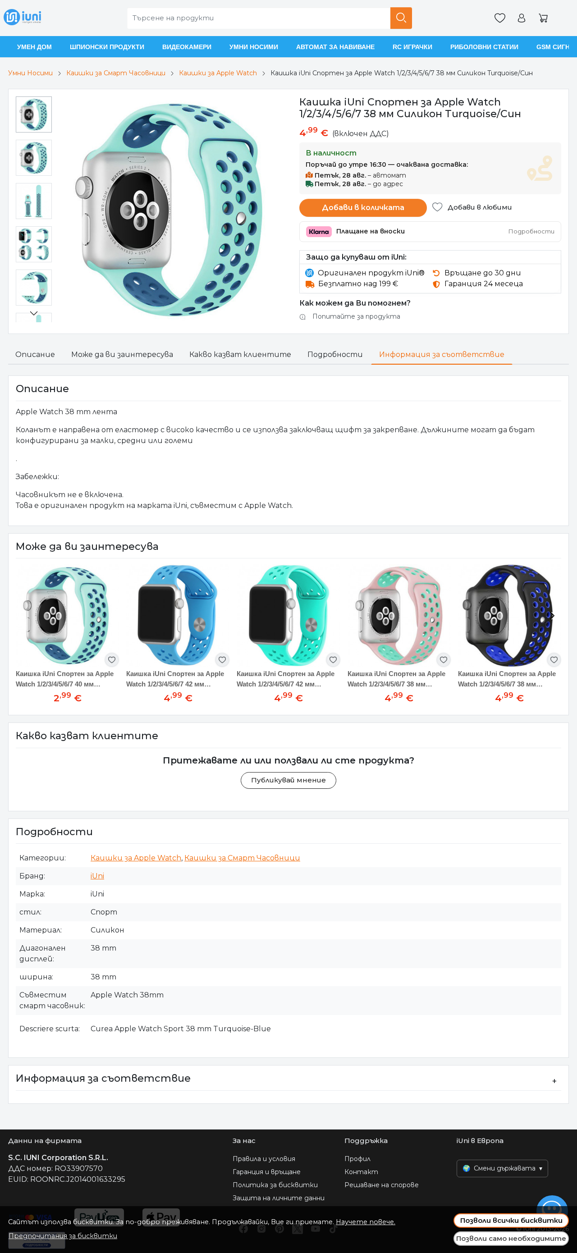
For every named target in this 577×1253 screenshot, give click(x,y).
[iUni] (22, 18)
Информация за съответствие (441, 354)
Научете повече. (365, 1222)
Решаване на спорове (381, 1185)
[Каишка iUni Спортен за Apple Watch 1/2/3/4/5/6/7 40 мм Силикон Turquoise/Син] (67, 615)
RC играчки (412, 46)
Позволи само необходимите (511, 1238)
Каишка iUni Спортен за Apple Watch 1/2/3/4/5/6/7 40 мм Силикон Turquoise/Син (65, 679)
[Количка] (543, 18)
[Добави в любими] (111, 660)
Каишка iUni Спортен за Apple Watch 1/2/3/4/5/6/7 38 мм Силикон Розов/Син (396, 679)
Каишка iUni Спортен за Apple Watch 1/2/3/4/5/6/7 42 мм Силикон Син (175, 679)
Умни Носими (253, 46)
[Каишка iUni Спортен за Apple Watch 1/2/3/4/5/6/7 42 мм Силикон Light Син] (288, 615)
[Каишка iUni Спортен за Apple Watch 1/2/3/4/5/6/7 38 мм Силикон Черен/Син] (509, 615)
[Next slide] (34, 313)
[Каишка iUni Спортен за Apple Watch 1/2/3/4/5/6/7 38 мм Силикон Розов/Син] (399, 615)
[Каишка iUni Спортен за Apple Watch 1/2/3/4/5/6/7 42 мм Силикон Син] (177, 615)
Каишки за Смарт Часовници (115, 73)
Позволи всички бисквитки (511, 1220)
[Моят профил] (522, 18)
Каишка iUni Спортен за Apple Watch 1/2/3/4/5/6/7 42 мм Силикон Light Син (285, 679)
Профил (357, 1159)
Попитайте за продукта (356, 316)
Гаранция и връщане (267, 1172)
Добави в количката (363, 207)
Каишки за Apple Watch (218, 73)
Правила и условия (264, 1159)
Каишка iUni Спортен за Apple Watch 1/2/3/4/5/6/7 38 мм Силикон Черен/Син (507, 679)
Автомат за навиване (335, 46)
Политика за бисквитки (275, 1185)
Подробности (335, 354)
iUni (97, 876)
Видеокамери (186, 46)
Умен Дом (34, 46)
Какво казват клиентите (240, 354)
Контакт (361, 1172)
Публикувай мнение (288, 780)
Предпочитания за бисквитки (63, 1236)
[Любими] (500, 18)
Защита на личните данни (279, 1198)
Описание (35, 354)
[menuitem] (34, 114)
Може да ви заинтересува (122, 354)
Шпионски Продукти (107, 46)
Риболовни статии (484, 46)
